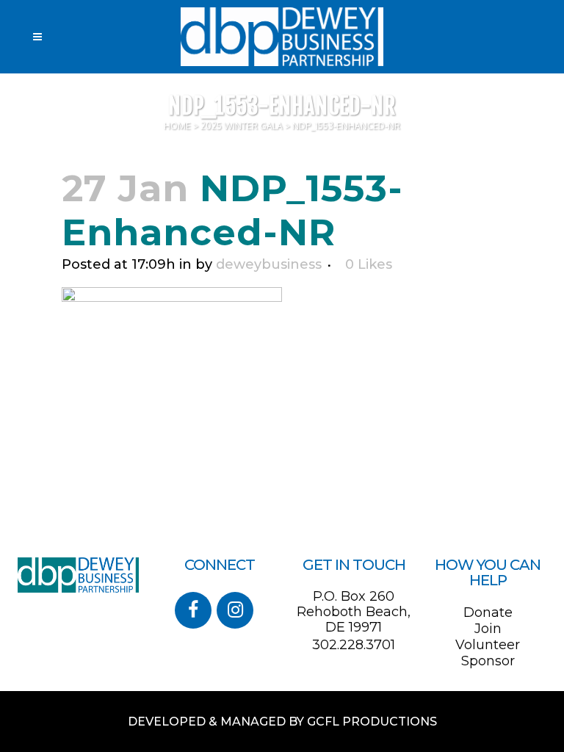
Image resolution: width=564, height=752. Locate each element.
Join (488, 629)
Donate (488, 612)
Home (177, 125)
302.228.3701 (353, 645)
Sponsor (488, 661)
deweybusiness (269, 264)
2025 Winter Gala (241, 125)
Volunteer (487, 645)
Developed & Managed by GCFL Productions (282, 721)
